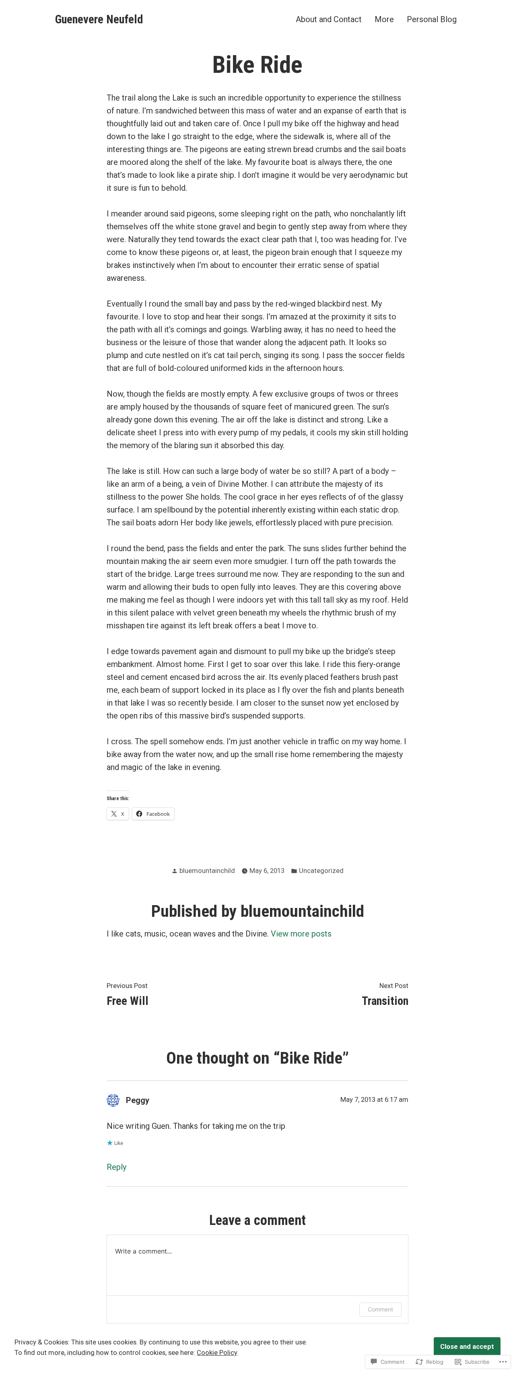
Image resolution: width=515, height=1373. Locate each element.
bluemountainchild (207, 871)
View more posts (301, 934)
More (384, 19)
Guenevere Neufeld (99, 19)
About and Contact (329, 19)
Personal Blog (432, 19)
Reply (116, 1167)
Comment (380, 1309)
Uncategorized (321, 871)
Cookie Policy (217, 1353)
